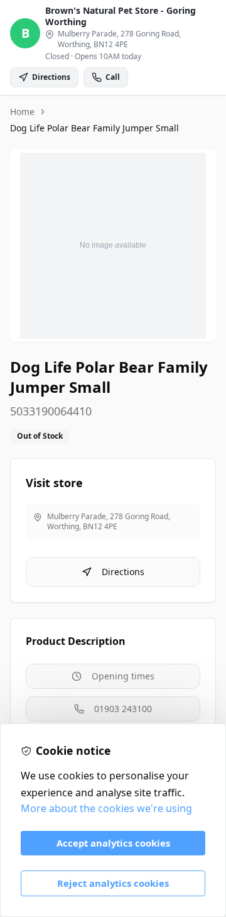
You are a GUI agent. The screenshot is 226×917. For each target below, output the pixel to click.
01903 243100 (123, 709)
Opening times (123, 676)
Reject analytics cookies (113, 883)
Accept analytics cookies (113, 843)
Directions (123, 572)
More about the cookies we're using (106, 808)
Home (22, 112)
